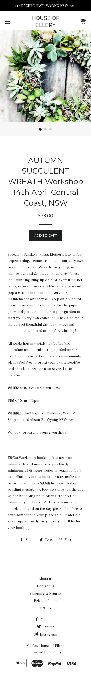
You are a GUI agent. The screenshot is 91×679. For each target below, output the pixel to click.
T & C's (45, 608)
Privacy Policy (45, 600)
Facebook (48, 619)
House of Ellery (45, 21)
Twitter (48, 627)
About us (46, 578)
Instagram (48, 634)
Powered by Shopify (45, 652)
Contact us (45, 586)
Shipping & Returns (46, 593)
